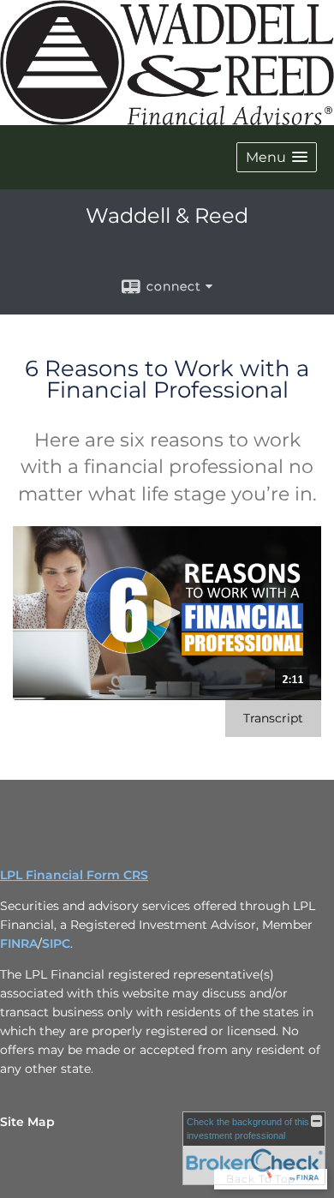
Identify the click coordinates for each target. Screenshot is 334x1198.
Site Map (27, 1121)
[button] (276, 157)
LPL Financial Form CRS (74, 875)
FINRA (19, 943)
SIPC (56, 943)
